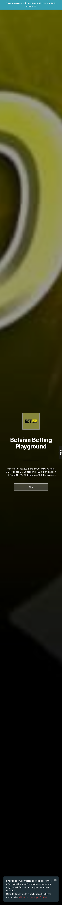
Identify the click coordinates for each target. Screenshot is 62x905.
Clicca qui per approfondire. (33, 897)
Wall (60, 452)
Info (31, 487)
